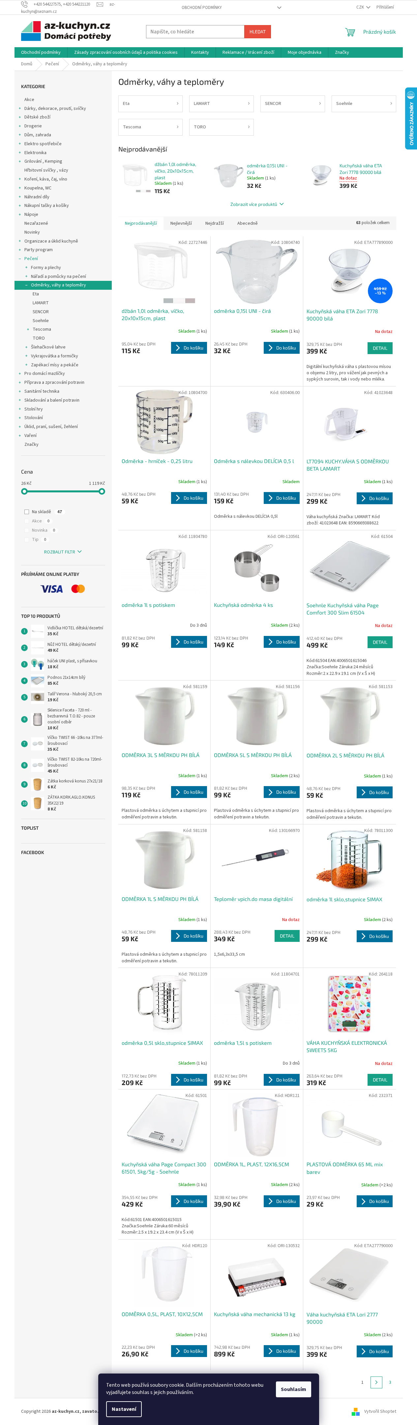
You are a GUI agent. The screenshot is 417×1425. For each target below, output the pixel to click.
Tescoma (42, 329)
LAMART (41, 303)
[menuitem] (41, 52)
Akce (29, 99)
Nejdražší (214, 223)
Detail (380, 348)
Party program (38, 250)
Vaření (30, 435)
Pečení (31, 258)
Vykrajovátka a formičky (54, 356)
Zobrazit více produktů (253, 204)
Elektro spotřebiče (43, 144)
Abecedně (247, 223)
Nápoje (31, 214)
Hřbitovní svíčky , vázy (46, 170)
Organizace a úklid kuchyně (51, 241)
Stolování (33, 417)
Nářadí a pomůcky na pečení (58, 276)
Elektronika (35, 152)
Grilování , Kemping (43, 161)
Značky (31, 444)
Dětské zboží (37, 117)
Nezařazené (36, 223)
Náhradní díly (36, 197)
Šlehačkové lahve (48, 347)
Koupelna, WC (37, 188)
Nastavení (124, 1409)
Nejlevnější (181, 223)
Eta (36, 294)
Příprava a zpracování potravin (54, 382)
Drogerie (33, 126)
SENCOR (41, 312)
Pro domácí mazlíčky (44, 373)
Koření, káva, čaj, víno (45, 179)
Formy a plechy (46, 267)
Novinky (32, 232)
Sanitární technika (41, 391)
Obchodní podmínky (202, 8)
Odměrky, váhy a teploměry (58, 285)
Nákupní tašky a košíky (46, 205)
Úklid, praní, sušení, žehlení (51, 426)
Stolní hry (33, 409)
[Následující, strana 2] (376, 1382)
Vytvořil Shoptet (380, 1411)
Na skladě (47, 512)
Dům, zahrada (37, 135)
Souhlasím (293, 1389)
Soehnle (41, 320)
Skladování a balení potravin (51, 400)
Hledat (258, 31)
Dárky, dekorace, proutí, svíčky (55, 108)
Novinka (43, 530)
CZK (360, 7)
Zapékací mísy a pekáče (54, 365)
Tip (39, 539)
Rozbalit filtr (59, 552)
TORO (39, 338)
